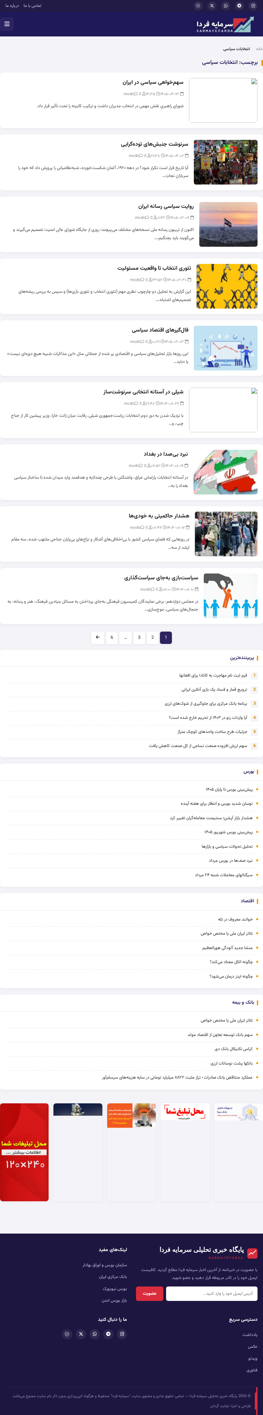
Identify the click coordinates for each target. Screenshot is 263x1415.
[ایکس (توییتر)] (212, 5)
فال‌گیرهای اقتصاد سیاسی (160, 330)
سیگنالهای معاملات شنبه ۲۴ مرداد (224, 875)
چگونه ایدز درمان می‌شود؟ (231, 976)
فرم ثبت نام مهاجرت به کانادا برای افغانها (213, 675)
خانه (259, 49)
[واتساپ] (225, 5)
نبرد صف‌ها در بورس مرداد (231, 860)
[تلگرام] (239, 5)
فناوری (252, 1370)
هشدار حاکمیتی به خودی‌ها (159, 516)
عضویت (149, 1293)
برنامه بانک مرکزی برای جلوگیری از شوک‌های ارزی (206, 703)
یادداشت (250, 1335)
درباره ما (12, 5)
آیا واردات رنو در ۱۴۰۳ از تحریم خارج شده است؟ (208, 717)
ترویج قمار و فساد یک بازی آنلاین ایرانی (214, 689)
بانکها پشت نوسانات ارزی (232, 1063)
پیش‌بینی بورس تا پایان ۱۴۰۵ (229, 789)
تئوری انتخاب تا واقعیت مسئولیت (154, 268)
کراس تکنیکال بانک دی (234, 1049)
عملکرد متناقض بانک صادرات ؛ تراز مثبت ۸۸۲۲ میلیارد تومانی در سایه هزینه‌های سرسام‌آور (177, 1077)
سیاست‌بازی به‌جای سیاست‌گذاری (161, 578)
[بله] (198, 5)
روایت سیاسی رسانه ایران (166, 206)
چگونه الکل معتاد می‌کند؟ (231, 962)
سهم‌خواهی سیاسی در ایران (153, 82)
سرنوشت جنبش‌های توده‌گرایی (154, 144)
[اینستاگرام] (253, 5)
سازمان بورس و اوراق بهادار (105, 1265)
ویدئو (253, 1358)
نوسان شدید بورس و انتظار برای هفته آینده (217, 803)
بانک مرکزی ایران (113, 1276)
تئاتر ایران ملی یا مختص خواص (227, 933)
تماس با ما (32, 5)
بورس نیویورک (115, 1288)
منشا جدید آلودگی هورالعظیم (227, 948)
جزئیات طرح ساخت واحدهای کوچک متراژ (212, 731)
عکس (253, 1346)
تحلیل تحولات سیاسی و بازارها (227, 846)
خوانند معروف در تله (235, 919)
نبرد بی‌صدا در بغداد (166, 454)
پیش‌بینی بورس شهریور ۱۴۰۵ (228, 832)
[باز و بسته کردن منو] (7, 24)
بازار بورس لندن (114, 1300)
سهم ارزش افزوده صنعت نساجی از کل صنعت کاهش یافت (198, 746)
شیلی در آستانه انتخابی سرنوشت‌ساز (143, 392)
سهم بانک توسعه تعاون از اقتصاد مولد (220, 1035)
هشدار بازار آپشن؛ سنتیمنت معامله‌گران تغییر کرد (211, 818)
